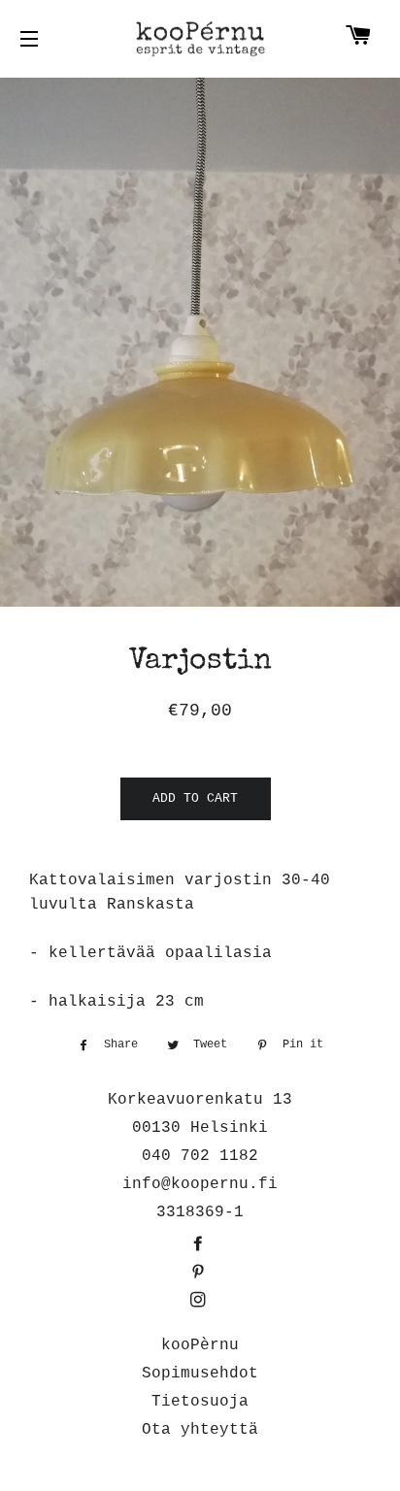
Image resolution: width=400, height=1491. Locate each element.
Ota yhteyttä (200, 1430)
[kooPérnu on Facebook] (200, 1245)
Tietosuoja (200, 1401)
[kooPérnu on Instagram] (200, 1301)
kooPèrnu (200, 1345)
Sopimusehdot (200, 1373)
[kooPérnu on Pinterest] (200, 1273)
